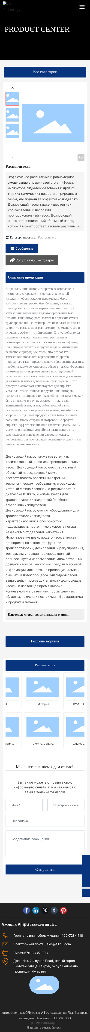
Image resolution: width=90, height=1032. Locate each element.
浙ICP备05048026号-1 (44, 1023)
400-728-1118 (72, 935)
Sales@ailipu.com (58, 944)
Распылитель (47, 237)
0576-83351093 (35, 953)
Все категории (45, 72)
